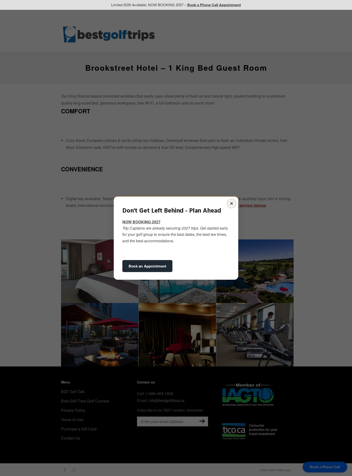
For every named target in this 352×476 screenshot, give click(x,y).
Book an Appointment (147, 266)
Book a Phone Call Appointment (214, 4)
